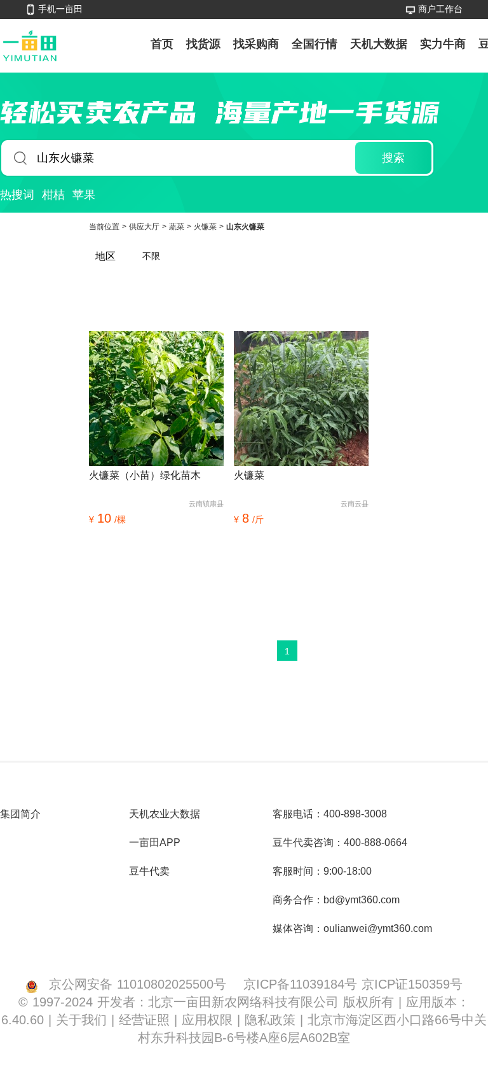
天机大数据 (378, 44)
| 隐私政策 (268, 1019)
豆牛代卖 (149, 871)
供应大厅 (145, 226)
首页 (162, 44)
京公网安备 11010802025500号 (137, 984)
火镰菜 (206, 226)
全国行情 (314, 44)
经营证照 (146, 1019)
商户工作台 (440, 9)
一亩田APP (154, 842)
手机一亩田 (60, 9)
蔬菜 (178, 226)
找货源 (203, 44)
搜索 (393, 158)
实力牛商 (443, 44)
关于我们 (83, 1019)
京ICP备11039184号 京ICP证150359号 (353, 984)
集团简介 (20, 813)
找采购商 (256, 44)
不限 (151, 256)
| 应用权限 (205, 1019)
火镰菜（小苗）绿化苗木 (145, 475)
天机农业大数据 (164, 813)
